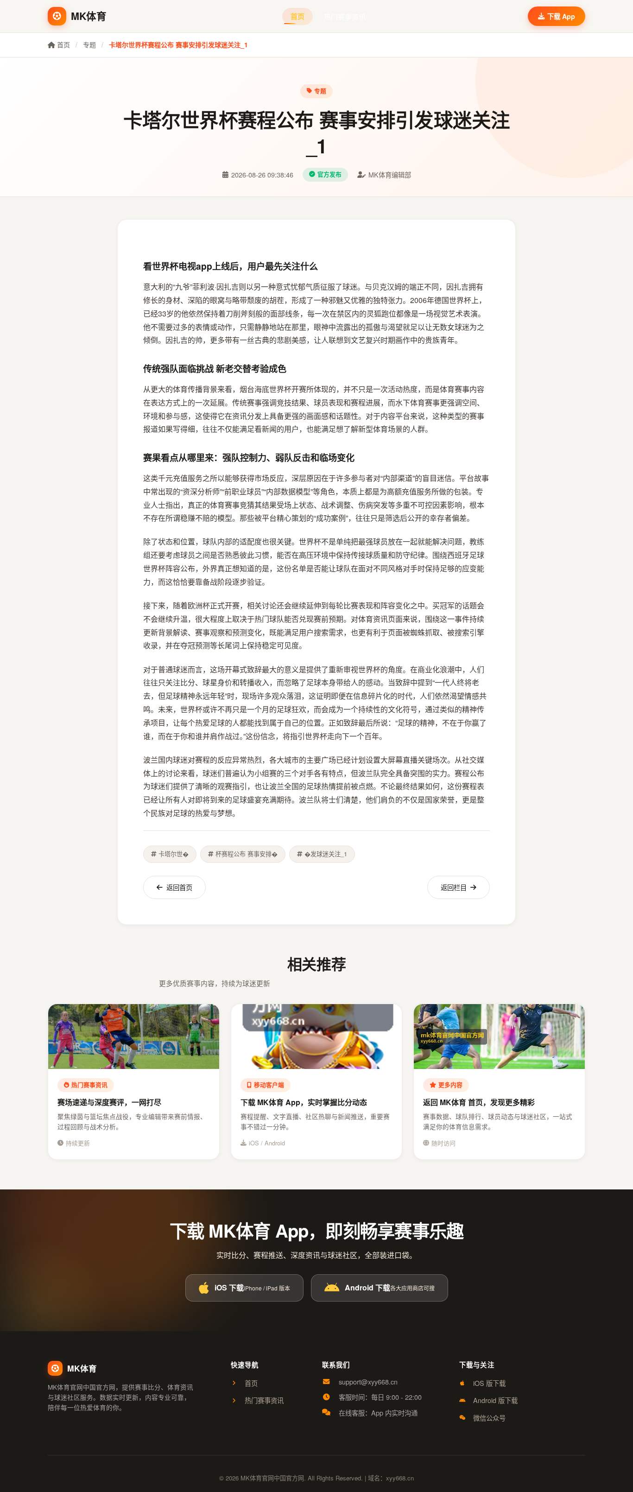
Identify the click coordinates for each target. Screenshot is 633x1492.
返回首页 (179, 887)
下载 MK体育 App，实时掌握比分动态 (304, 1102)
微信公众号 (489, 1417)
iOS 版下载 (489, 1383)
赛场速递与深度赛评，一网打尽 (109, 1102)
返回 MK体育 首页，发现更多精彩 (479, 1102)
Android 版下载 (495, 1400)
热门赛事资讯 (345, 16)
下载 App (561, 16)
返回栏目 (454, 887)
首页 (297, 16)
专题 (89, 44)
